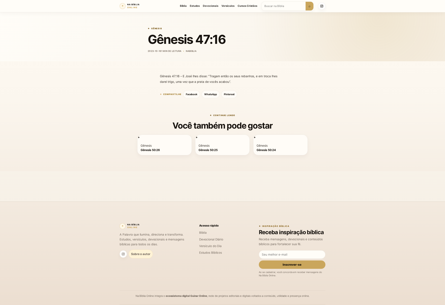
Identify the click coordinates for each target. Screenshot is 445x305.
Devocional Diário (211, 239)
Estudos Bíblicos (210, 252)
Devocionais (210, 5)
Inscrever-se (292, 264)
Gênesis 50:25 (208, 150)
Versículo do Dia (210, 246)
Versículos (227, 5)
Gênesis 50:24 (266, 150)
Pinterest (229, 94)
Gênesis (156, 28)
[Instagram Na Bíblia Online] (321, 6)
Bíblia (183, 5)
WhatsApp (210, 94)
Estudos (195, 5)
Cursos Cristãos (247, 5)
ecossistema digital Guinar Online (186, 296)
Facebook (191, 94)
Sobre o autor (140, 254)
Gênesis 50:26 (150, 150)
